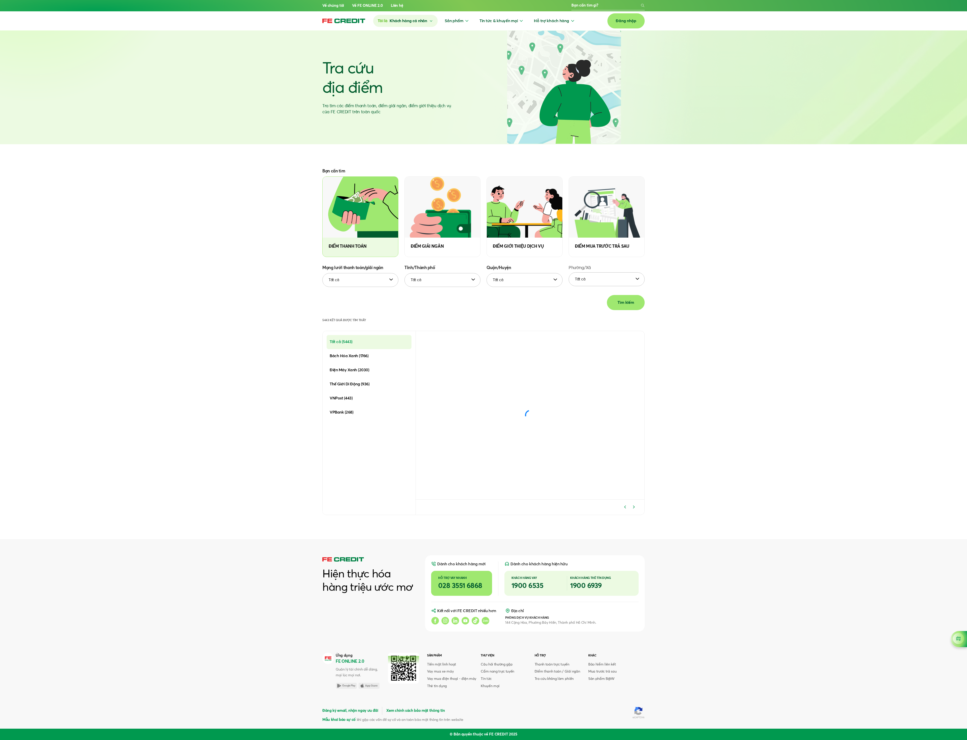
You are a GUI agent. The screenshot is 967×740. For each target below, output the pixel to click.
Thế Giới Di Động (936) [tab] (349, 384)
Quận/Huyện (499, 268)
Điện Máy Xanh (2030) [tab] (349, 370)
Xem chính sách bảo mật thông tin (415, 711)
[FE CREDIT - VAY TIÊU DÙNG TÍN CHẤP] (343, 21)
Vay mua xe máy (440, 671)
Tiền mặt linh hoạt (441, 664)
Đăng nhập (626, 21)
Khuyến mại (490, 686)
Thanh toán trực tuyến (552, 664)
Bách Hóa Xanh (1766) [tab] (349, 356)
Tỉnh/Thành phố (419, 268)
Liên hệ (397, 6)
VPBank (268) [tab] (341, 412)
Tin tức (486, 679)
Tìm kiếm (625, 303)
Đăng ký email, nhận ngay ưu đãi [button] (350, 711)
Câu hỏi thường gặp (496, 664)
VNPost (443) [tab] (341, 398)
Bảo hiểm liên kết (602, 664)
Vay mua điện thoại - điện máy (451, 679)
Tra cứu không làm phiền (554, 679)
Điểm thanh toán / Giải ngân (557, 671)
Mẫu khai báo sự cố (339, 720)
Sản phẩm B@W (601, 679)
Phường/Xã (580, 268)
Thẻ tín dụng (437, 686)
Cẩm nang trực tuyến (497, 671)
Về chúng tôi (333, 6)
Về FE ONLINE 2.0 (367, 6)
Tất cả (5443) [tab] (341, 342)
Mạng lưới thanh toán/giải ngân (352, 268)
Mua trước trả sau (602, 671)
